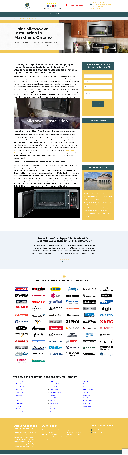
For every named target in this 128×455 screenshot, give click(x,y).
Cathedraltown (20, 403)
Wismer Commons (88, 406)
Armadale (18, 384)
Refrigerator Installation (74, 434)
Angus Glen (19, 381)
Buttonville (19, 395)
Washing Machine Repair (50, 439)
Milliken (52, 406)
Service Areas (68, 14)
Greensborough (54, 389)
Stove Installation (72, 437)
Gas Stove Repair (47, 432)
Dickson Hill (19, 411)
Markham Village (54, 403)
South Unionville (88, 389)
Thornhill (85, 392)
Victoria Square (87, 400)
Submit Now (98, 104)
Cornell (18, 409)
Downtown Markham (55, 384)
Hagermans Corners (55, 392)
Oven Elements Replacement (52, 437)
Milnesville (53, 409)
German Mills (53, 386)
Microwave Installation (73, 432)
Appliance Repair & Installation (50, 14)
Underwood (86, 395)
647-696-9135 (97, 8)
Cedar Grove (19, 406)
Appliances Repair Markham (75, 452)
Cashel (18, 400)
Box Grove (19, 389)
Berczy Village (20, 386)
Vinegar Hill (86, 403)
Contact (80, 14)
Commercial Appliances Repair (52, 430)
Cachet (18, 398)
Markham (52, 400)
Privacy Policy (70, 439)
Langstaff (52, 395)
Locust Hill (53, 398)
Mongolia (52, 411)
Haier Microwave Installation (28, 18)
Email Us (96, 430)
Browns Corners (20, 392)
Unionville (86, 398)
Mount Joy (86, 381)
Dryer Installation (72, 430)
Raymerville (86, 386)
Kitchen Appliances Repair (51, 434)
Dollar (51, 381)
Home (33, 14)
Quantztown (86, 384)
